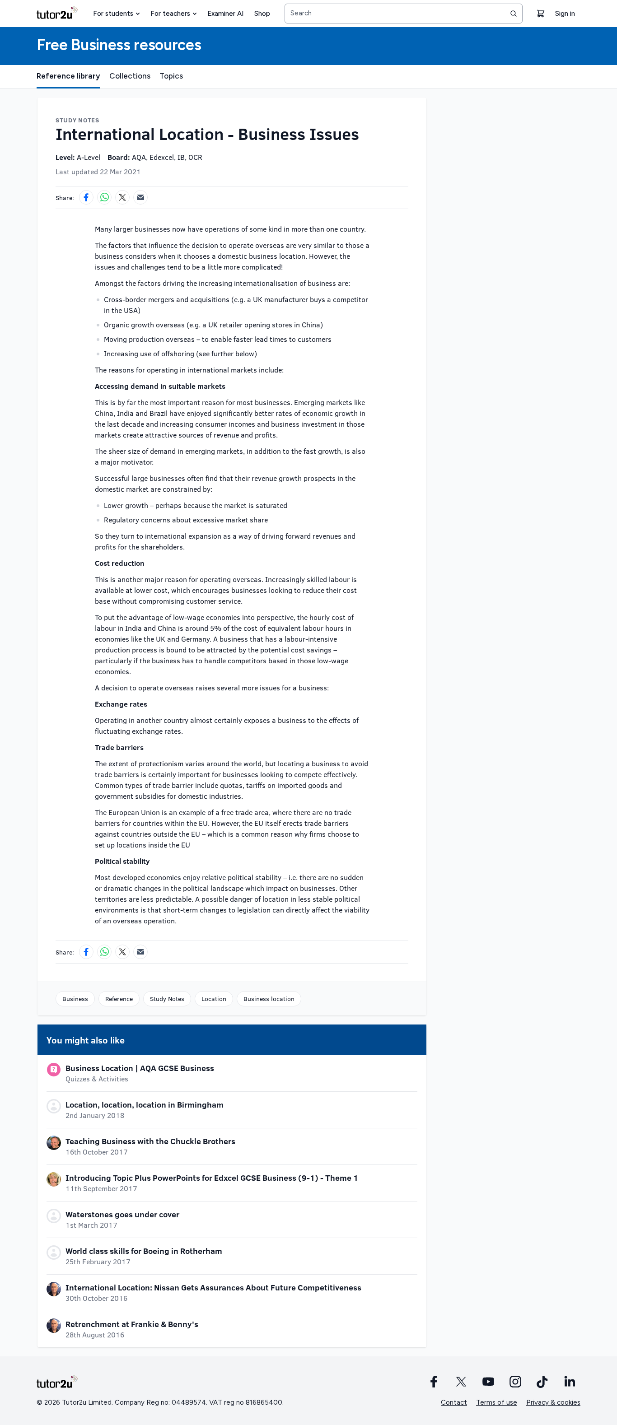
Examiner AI (225, 13)
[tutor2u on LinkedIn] (569, 1381)
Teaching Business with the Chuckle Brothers (150, 1141)
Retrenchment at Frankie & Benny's (131, 1323)
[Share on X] (122, 197)
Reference (119, 998)
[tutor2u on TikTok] (542, 1381)
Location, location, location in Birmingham (144, 1104)
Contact (454, 1402)
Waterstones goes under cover (122, 1214)
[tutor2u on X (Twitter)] (461, 1381)
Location (213, 998)
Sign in (565, 13)
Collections (129, 75)
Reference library (68, 75)
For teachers (170, 13)
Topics (171, 75)
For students (113, 13)
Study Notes (167, 998)
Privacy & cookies (553, 1402)
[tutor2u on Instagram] (515, 1381)
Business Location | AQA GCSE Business (139, 1067)
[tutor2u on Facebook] (434, 1381)
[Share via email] (140, 197)
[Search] (513, 13)
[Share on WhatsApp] (104, 197)
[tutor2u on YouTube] (488, 1381)
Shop (262, 13)
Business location (268, 998)
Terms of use (496, 1402)
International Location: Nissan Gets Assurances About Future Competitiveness (213, 1287)
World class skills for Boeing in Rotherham (143, 1250)
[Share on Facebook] (86, 197)
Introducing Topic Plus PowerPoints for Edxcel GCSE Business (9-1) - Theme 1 (211, 1177)
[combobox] (404, 13)
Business (75, 998)
